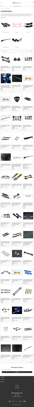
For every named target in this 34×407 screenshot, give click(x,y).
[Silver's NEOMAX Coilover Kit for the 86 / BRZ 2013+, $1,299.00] (6, 216)
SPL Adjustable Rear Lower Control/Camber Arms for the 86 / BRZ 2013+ (28, 107)
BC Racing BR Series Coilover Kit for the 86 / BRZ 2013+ (16, 223)
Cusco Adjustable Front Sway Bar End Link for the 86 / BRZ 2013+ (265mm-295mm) (28, 242)
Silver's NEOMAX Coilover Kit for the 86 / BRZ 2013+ (5, 223)
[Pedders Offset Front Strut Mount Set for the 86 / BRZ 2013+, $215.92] (17, 59)
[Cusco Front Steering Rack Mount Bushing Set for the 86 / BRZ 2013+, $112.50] (17, 253)
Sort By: (2, 51)
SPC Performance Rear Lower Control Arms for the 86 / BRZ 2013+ (28, 146)
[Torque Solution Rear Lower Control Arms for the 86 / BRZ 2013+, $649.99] (6, 196)
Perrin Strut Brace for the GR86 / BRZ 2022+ (27, 165)
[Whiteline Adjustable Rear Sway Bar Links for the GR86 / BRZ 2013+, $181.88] (6, 310)
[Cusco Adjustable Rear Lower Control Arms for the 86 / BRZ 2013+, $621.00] (17, 310)
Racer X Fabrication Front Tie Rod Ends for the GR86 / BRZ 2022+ (5, 242)
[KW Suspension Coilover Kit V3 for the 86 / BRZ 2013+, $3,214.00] (28, 291)
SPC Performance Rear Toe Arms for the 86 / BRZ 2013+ (27, 261)
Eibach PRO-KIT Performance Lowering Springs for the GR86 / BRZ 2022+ (17, 126)
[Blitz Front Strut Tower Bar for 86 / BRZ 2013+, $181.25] (6, 118)
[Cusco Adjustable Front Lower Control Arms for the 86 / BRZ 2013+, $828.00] (28, 216)
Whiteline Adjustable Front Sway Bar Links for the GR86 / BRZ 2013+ (27, 185)
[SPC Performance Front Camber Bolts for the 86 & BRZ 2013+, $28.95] (6, 59)
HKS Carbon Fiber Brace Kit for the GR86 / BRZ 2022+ (28, 318)
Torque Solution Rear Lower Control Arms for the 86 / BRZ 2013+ (5, 204)
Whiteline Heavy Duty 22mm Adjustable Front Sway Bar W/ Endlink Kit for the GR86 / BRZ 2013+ (28, 204)
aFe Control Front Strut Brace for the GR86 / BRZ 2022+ (28, 356)
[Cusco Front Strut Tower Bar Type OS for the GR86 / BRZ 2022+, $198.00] (6, 157)
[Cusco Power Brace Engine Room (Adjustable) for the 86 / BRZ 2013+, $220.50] (17, 348)
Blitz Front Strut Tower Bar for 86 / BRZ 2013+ (5, 126)
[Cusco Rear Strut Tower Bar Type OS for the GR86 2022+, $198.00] (17, 78)
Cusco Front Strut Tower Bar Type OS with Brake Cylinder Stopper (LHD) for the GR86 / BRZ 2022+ (6, 87)
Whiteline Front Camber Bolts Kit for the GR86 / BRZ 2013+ (5, 280)
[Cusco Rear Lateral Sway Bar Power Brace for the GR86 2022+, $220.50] (6, 348)
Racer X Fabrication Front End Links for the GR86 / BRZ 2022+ (17, 242)
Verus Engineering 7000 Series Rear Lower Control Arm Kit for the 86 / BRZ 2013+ (28, 280)
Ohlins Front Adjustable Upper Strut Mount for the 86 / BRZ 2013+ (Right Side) (6, 107)
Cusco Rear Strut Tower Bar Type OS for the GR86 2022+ (16, 86)
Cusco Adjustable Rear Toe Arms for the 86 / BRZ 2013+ (16, 203)
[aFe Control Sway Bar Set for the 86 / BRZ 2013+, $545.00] (6, 253)
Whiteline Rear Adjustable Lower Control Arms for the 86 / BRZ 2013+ (6, 299)
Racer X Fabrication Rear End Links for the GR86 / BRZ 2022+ (16, 337)
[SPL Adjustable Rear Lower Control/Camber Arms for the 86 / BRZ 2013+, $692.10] (28, 99)
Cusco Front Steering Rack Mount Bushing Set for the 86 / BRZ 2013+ (17, 261)
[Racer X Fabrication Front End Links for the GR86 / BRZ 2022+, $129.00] (17, 235)
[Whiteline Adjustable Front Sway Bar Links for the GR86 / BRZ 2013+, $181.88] (28, 177)
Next (31, 362)
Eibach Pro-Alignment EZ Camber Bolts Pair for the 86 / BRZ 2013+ (5, 337)
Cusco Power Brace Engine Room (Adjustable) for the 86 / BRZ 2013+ (17, 356)
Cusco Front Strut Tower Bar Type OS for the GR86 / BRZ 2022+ (6, 165)
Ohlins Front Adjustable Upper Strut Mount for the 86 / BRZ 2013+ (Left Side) (28, 86)
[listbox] (10, 51)
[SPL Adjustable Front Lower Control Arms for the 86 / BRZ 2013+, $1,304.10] (6, 177)
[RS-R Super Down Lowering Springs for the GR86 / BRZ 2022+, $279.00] (28, 59)
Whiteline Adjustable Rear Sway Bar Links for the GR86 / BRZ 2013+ (5, 318)
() (32, 2)
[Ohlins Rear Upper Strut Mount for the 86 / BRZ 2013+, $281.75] (17, 272)
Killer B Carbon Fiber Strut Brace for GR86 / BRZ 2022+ (16, 299)
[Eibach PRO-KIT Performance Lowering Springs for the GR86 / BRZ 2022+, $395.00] (17, 118)
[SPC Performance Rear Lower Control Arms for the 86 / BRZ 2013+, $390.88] (28, 138)
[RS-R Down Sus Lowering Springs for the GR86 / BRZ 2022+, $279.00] (28, 118)
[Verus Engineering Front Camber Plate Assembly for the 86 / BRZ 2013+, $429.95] (17, 99)
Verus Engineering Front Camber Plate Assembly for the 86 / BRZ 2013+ (17, 107)
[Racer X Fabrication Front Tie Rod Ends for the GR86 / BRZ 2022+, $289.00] (6, 235)
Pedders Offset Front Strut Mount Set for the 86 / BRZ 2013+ (16, 67)
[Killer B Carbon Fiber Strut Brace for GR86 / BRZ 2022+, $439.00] (17, 291)
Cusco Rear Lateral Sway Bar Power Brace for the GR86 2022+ (6, 356)
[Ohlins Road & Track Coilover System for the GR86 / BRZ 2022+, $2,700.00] (17, 177)
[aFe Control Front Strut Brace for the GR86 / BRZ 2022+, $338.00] (28, 348)
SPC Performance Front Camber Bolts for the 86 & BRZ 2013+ (5, 67)
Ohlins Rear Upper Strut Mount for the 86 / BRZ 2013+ (17, 280)
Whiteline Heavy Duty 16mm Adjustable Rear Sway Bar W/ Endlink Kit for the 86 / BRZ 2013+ (16, 166)
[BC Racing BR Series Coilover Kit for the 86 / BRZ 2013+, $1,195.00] (17, 216)
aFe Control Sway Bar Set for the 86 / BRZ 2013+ (5, 261)
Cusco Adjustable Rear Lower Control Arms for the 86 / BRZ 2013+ (17, 318)
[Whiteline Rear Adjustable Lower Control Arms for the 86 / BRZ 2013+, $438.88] (6, 291)
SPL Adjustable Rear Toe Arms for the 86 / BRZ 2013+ (5, 146)
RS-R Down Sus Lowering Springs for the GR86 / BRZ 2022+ (27, 126)
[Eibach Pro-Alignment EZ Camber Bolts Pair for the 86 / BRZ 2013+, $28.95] (6, 329)
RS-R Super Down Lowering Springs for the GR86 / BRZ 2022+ (27, 67)
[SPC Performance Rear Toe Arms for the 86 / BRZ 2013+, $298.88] (28, 253)
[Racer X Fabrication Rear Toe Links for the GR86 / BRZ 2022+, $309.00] (28, 329)
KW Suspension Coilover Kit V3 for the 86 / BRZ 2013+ (28, 299)
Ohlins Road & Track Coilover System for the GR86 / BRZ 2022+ (17, 185)
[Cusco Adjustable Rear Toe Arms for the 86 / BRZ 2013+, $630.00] (17, 196)
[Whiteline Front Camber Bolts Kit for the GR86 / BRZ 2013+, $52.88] (6, 272)
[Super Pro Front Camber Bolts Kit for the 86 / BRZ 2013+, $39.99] (17, 138)
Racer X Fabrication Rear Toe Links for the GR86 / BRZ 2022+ (28, 337)
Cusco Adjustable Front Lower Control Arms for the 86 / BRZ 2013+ (28, 224)
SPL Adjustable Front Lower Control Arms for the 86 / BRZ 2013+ (5, 185)
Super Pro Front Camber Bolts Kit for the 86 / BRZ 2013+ (17, 146)
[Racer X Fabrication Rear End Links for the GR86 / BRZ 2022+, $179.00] (17, 329)
